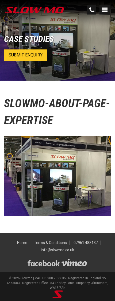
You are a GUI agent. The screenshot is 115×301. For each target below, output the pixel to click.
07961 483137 (86, 243)
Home (22, 243)
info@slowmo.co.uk (57, 250)
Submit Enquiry (26, 55)
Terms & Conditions (50, 243)
